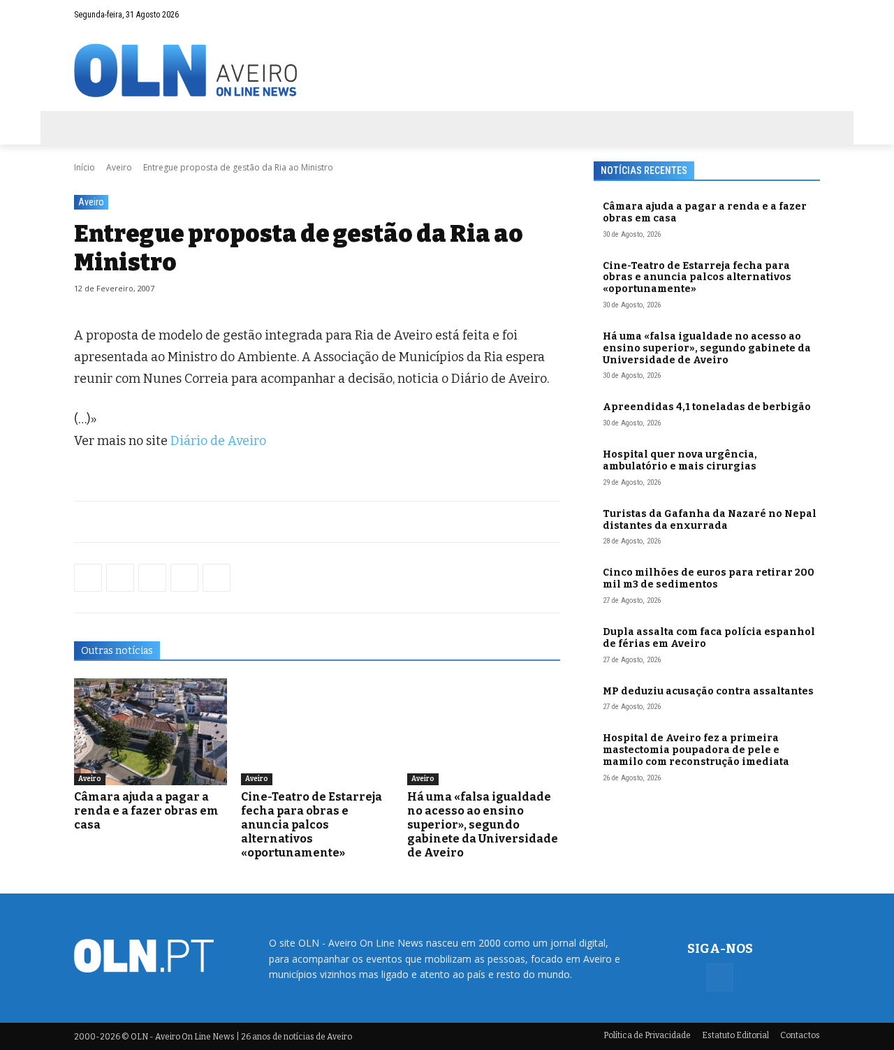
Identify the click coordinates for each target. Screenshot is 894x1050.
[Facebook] (809, 14)
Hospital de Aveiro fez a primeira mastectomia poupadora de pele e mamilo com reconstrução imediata (696, 750)
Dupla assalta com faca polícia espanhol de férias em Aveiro (709, 638)
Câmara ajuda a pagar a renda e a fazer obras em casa (146, 810)
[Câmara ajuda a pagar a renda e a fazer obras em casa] (150, 731)
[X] (152, 578)
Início (84, 167)
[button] (782, 14)
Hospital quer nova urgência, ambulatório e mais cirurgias (680, 460)
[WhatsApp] (120, 578)
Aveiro (119, 167)
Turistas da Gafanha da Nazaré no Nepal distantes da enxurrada (709, 520)
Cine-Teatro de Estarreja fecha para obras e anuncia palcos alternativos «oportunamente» (311, 824)
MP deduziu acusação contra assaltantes (708, 691)
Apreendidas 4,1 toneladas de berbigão (707, 407)
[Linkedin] (184, 578)
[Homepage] (447, 70)
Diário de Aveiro (218, 441)
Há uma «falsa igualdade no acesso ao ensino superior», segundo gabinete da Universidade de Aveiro (482, 824)
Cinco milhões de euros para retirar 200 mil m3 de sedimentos (708, 578)
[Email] (216, 578)
